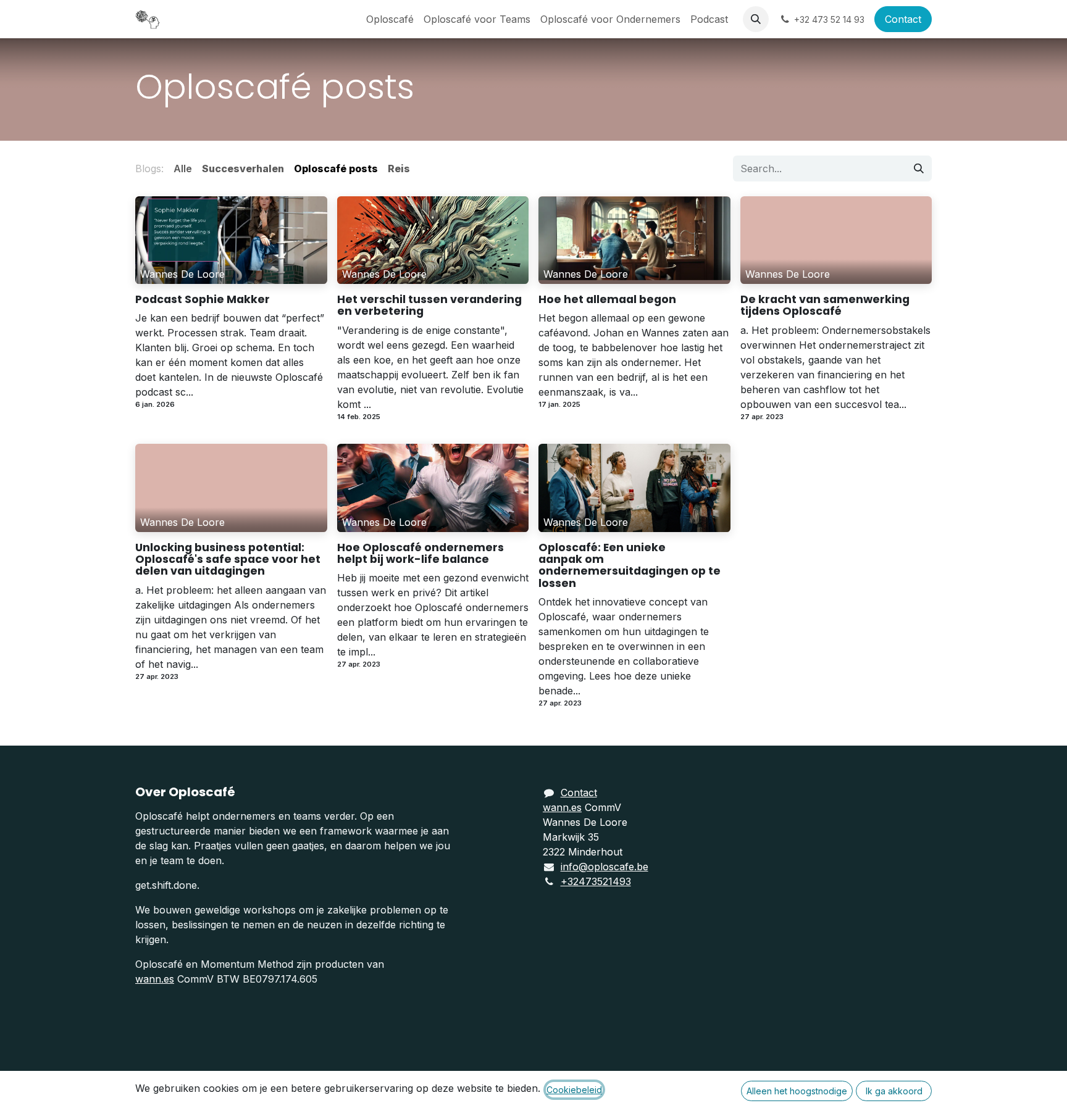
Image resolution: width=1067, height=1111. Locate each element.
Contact (903, 19)
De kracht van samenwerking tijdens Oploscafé (825, 306)
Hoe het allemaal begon (607, 300)
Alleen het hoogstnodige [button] (797, 1091)
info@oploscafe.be (604, 866)
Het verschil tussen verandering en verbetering (429, 306)
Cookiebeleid (574, 1089)
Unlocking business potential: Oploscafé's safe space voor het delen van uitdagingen (227, 560)
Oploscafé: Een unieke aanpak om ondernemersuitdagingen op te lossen (629, 565)
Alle (183, 168)
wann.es (154, 979)
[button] (756, 19)
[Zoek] (919, 168)
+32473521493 (596, 881)
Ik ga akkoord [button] (894, 1091)
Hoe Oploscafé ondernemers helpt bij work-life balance (420, 554)
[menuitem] (390, 19)
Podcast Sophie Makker (202, 300)
